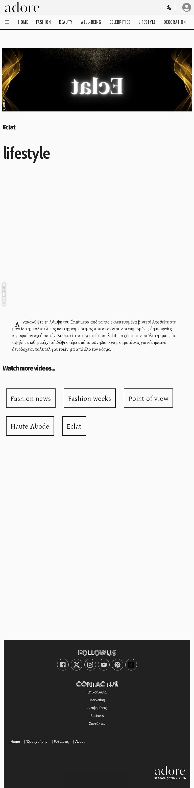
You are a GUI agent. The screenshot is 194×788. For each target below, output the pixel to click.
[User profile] (186, 7)
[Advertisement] (97, 509)
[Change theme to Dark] (170, 7)
